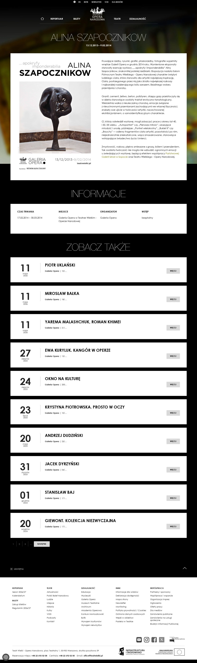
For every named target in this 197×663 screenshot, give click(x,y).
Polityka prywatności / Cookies (131, 610)
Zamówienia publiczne (161, 614)
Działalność (137, 18)
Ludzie (50, 599)
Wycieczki (86, 595)
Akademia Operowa (91, 610)
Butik (86, 2)
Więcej (173, 271)
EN (79, 2)
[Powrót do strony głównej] (97, 13)
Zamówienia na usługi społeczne (161, 618)
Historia (50, 606)
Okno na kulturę (62, 378)
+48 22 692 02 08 (39, 655)
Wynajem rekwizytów (91, 625)
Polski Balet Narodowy (58, 595)
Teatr (117, 18)
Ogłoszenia (155, 603)
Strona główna (42, 19)
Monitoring (121, 606)
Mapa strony (122, 599)
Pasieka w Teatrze (124, 621)
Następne (41, 544)
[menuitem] (42, 19)
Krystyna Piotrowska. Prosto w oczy (85, 406)
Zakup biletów (19, 604)
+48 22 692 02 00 (67, 655)
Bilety (76, 18)
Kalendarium (18, 595)
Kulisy (49, 610)
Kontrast (75, 2)
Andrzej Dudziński (64, 435)
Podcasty (51, 617)
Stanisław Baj (59, 492)
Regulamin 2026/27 (21, 608)
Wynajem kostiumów (91, 621)
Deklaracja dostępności (127, 595)
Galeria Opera (88, 599)
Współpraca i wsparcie (161, 595)
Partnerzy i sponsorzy (160, 592)
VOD (107, 2)
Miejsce (50, 603)
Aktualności (52, 592)
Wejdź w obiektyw (124, 617)
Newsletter (96, 2)
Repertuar (56, 18)
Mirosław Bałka (62, 293)
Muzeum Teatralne (90, 603)
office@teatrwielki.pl (93, 655)
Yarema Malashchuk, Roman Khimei (83, 321)
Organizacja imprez (159, 599)
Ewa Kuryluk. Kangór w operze (78, 350)
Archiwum (86, 606)
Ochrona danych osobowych (130, 614)
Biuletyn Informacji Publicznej (164, 624)
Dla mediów (117, 2)
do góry (184, 568)
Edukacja (85, 592)
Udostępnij (19, 569)
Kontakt (50, 621)
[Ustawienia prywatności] (5, 657)
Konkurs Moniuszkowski (92, 614)
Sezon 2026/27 (19, 592)
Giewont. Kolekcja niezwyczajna (80, 520)
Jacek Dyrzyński (62, 463)
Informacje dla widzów (127, 592)
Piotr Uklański (60, 264)
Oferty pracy (156, 606)
